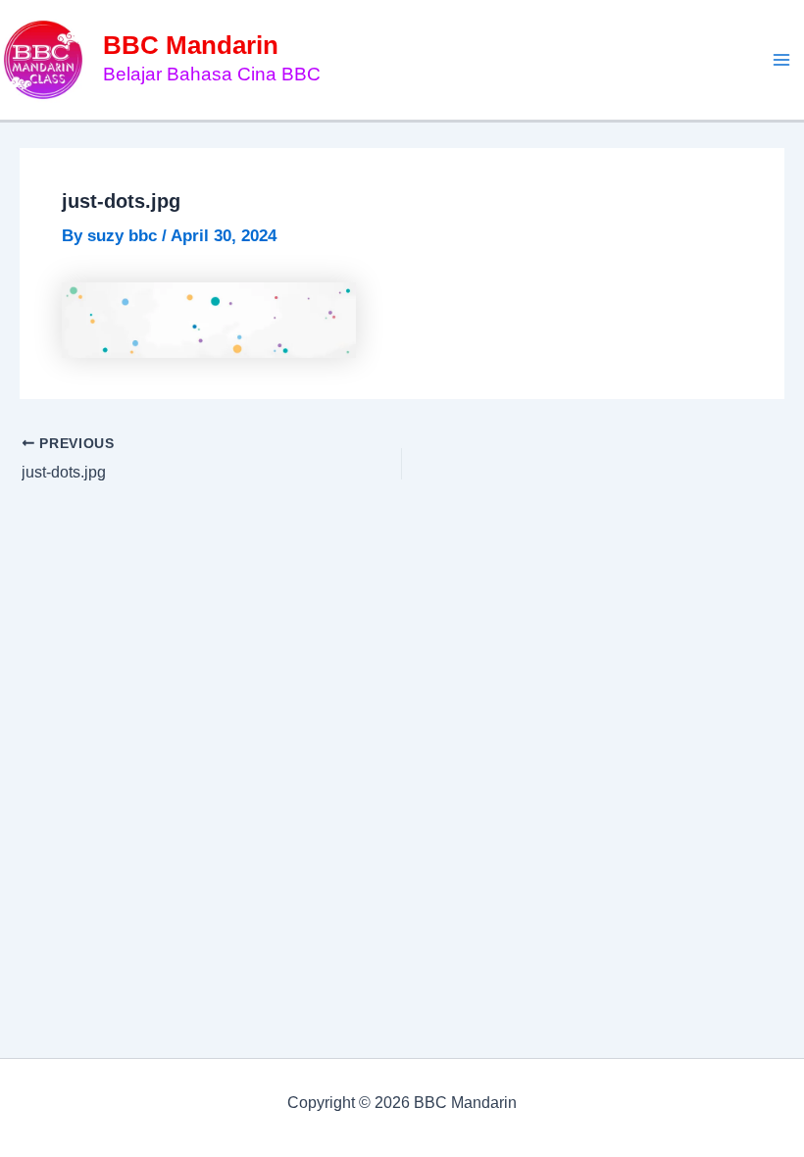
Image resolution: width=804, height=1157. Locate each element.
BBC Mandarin (190, 45)
